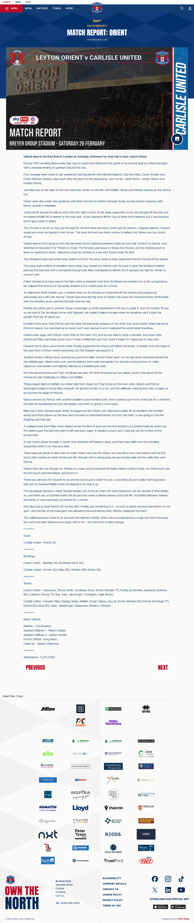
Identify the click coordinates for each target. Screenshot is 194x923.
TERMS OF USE (112, 906)
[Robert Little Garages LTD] (47, 848)
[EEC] (146, 766)
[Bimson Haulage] (80, 754)
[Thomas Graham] (80, 860)
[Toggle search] (182, 8)
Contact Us (110, 889)
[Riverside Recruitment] (146, 834)
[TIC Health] (80, 722)
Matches (42, 8)
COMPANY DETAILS (114, 884)
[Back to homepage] (97, 7)
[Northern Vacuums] (146, 821)
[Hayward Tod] (47, 794)
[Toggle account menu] (190, 8)
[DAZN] (80, 709)
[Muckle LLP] (80, 820)
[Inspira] (80, 794)
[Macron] (113, 808)
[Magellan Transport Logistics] (146, 808)
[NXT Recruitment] (47, 834)
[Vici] (146, 860)
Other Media (183, 919)
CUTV (28, 2)
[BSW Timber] (146, 754)
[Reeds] (113, 834)
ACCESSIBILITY (112, 878)
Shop (18, 2)
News (28, 8)
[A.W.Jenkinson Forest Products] (113, 741)
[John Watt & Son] (113, 794)
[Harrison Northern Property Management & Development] (146, 780)
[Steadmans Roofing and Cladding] (80, 848)
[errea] (146, 709)
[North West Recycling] (113, 821)
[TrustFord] (113, 860)
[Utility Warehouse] (113, 722)
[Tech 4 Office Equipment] (47, 860)
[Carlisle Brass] (80, 766)
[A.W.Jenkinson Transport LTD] (80, 741)
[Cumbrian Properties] (113, 766)
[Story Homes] (146, 848)
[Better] (47, 754)
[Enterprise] (113, 709)
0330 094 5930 (68, 903)
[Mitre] (47, 709)
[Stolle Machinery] (113, 848)
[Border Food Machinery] (113, 754)
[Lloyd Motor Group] (80, 808)
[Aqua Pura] (47, 741)
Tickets (6, 2)
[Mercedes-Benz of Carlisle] (47, 821)
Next (163, 667)
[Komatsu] (47, 808)
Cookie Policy (112, 895)
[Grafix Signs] (113, 780)
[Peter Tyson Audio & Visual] (80, 834)
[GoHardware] (80, 780)
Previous (35, 667)
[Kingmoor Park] (146, 794)
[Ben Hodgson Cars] (146, 741)
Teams (57, 8)
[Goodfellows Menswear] (47, 780)
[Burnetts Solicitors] (47, 766)
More (69, 8)
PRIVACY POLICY (113, 900)
